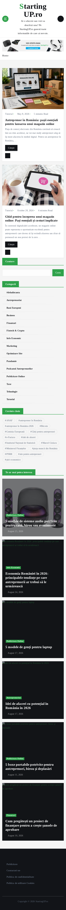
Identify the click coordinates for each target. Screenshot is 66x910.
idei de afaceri (29, 437)
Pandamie (11, 361)
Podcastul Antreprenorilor (20, 368)
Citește (11, 148)
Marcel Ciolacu (50, 443)
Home (5, 55)
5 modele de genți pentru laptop (28, 647)
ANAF (9, 420)
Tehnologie (12, 391)
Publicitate (12, 864)
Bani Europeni (14, 308)
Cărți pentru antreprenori (43, 431)
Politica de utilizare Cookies (20, 883)
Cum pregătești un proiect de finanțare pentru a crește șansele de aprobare (31, 825)
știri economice (13, 460)
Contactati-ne (13, 870)
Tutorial (9, 114)
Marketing (12, 346)
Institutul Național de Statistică (20, 443)
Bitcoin (44, 426)
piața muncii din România (45, 448)
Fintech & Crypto (15, 330)
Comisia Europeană (15, 431)
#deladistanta (13, 292)
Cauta (58, 272)
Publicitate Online (16, 376)
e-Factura (10, 437)
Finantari (11, 323)
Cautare (9, 261)
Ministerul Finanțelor (16, 448)
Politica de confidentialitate (20, 877)
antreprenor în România (31, 420)
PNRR (9, 454)
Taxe (9, 384)
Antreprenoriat (14, 300)
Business (11, 315)
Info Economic (14, 338)
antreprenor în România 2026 (20, 426)
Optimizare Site (14, 353)
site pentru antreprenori (30, 454)
